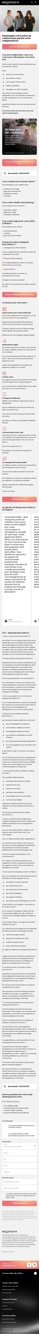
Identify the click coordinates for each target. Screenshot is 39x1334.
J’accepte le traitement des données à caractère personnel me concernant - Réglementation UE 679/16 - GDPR (21, 1195)
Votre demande (7, 1121)
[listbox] (19, 1146)
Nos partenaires (7, 1309)
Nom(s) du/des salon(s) (11, 1182)
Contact (4, 1306)
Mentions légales (6, 1331)
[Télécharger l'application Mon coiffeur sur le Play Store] (34, 1264)
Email (5, 1165)
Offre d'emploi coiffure (9, 1322)
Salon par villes (6, 1293)
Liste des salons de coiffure (10, 1286)
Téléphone (7, 1172)
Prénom (6, 1153)
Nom (5, 1159)
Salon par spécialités (8, 1289)
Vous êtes (5, 1144)
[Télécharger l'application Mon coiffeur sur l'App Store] (29, 1264)
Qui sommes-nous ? (8, 1303)
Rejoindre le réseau (8, 1252)
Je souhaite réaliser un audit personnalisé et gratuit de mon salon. (21, 1135)
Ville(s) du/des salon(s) (11, 1188)
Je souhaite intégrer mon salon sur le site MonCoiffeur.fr (21, 1126)
